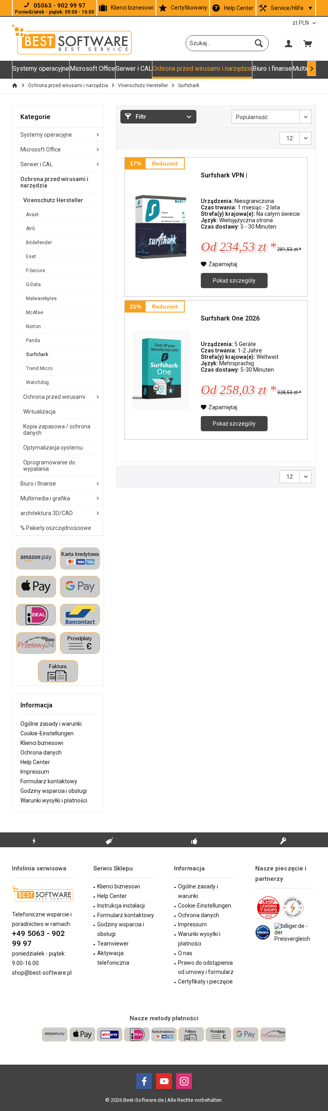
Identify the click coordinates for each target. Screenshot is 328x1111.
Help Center (239, 8)
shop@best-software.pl (42, 973)
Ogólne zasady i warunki (51, 724)
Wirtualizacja (39, 411)
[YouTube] (164, 1081)
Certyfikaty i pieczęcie (205, 981)
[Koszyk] (307, 43)
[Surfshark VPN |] (161, 226)
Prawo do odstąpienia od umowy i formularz (206, 968)
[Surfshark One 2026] (161, 370)
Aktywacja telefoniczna (113, 958)
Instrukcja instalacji (121, 905)
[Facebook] (144, 1081)
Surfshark (37, 354)
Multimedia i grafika (45, 498)
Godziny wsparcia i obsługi (53, 791)
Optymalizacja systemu (53, 447)
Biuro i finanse (38, 483)
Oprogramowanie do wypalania (49, 465)
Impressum (34, 772)
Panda (33, 340)
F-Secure (35, 270)
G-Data (33, 284)
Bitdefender (39, 242)
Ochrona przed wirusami (54, 397)
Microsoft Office (40, 149)
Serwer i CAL (36, 164)
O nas (185, 953)
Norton (33, 326)
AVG (30, 228)
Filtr (140, 116)
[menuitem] (307, 43)
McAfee (34, 312)
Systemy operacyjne (46, 134)
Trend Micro (39, 368)
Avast (32, 214)
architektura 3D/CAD (46, 513)
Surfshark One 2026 (230, 318)
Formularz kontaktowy (48, 781)
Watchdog (37, 382)
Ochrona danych (41, 752)
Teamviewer (113, 943)
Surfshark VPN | (224, 175)
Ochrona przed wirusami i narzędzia (54, 182)
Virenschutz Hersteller (53, 200)
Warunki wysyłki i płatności (53, 800)
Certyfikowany (189, 7)
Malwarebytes (41, 298)
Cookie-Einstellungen (47, 733)
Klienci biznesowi (132, 7)
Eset (31, 256)
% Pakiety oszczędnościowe (55, 528)
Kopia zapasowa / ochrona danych (56, 429)
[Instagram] (184, 1081)
